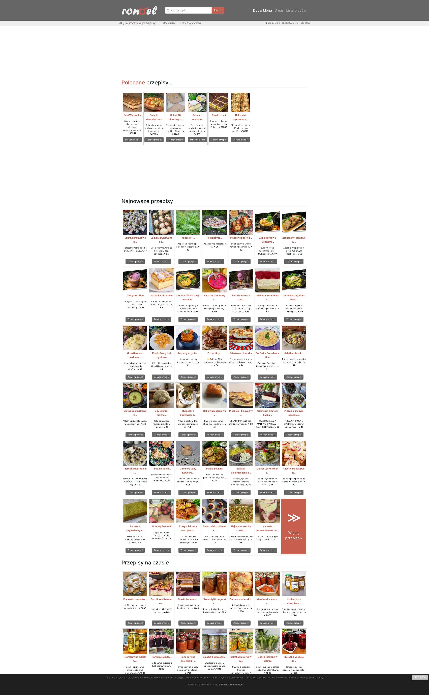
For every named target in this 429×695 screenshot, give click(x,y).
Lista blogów (296, 10)
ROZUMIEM (420, 677)
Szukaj (218, 10)
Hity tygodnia (190, 23)
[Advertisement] (214, 52)
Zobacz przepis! (132, 139)
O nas (279, 10)
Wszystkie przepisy (140, 23)
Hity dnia (168, 23)
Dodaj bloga (262, 10)
